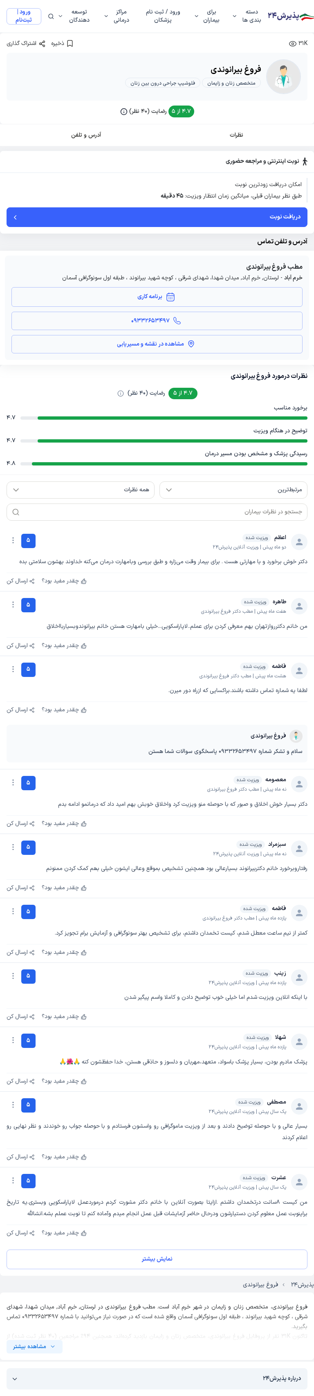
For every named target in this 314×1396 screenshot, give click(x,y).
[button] (157, 111)
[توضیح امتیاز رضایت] (120, 393)
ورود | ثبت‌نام (24, 16)
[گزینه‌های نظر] (13, 540)
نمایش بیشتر (157, 1259)
